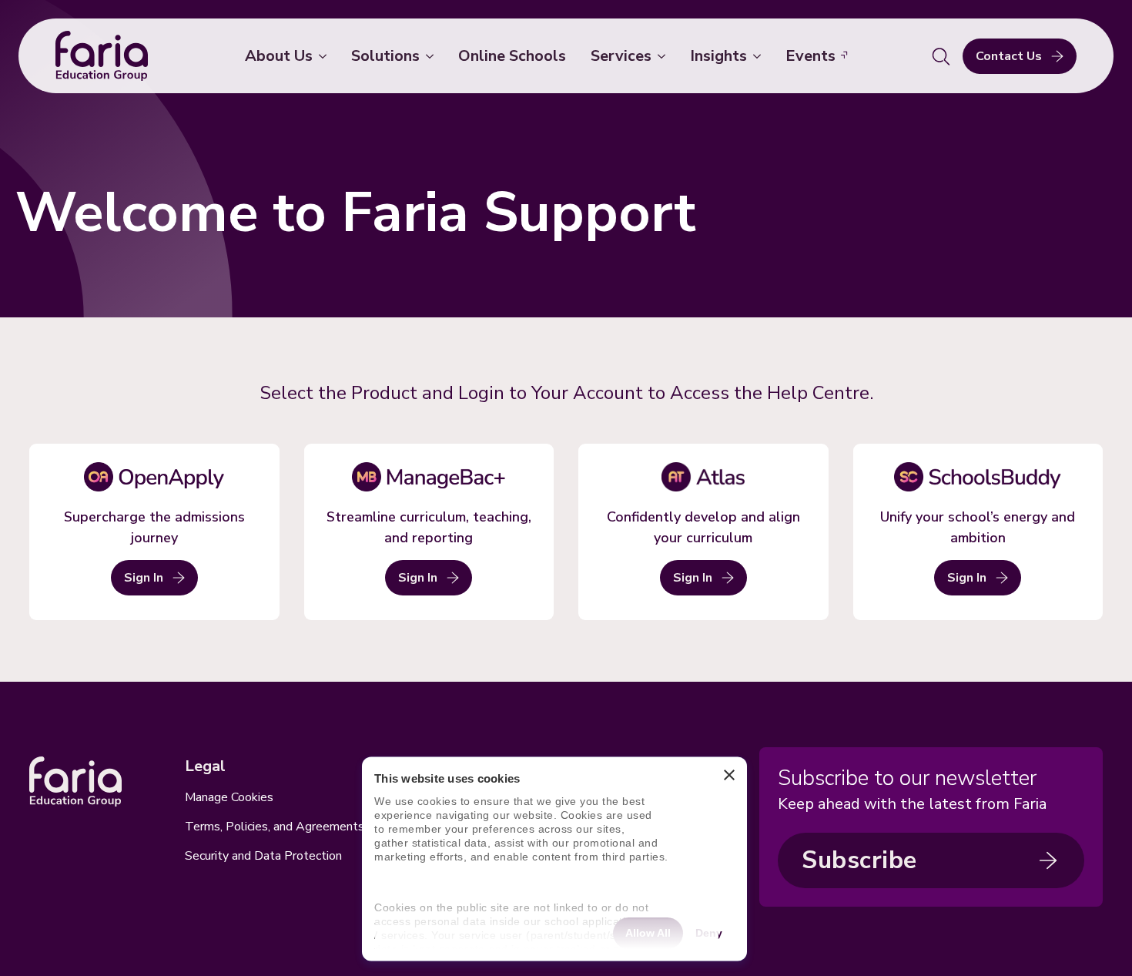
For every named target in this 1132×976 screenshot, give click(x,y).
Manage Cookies (229, 797)
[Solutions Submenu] (433, 56)
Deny (708, 932)
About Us (279, 55)
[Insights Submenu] (760, 56)
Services (621, 55)
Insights (718, 55)
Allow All (648, 932)
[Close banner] (729, 779)
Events (810, 55)
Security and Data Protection (263, 855)
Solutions (385, 55)
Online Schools (512, 55)
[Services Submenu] (664, 56)
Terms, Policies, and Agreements (274, 826)
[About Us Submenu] (326, 56)
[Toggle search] (941, 56)
